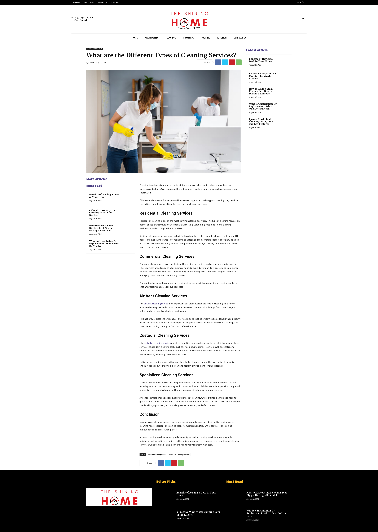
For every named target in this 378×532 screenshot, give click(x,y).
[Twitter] (291, 19)
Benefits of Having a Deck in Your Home (104, 195)
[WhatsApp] (239, 62)
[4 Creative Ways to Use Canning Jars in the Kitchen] (126, 214)
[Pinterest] (232, 62)
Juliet (91, 62)
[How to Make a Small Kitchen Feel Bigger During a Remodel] (126, 229)
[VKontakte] (133, 511)
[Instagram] (105, 511)
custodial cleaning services (179, 454)
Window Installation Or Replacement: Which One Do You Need (104, 244)
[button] (303, 19)
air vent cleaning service (157, 454)
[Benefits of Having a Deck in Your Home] (126, 198)
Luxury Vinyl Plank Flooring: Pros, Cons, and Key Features (261, 121)
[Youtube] (297, 19)
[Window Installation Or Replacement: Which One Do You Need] (126, 245)
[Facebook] (286, 19)
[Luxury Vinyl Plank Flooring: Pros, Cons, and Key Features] (283, 122)
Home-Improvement (95, 49)
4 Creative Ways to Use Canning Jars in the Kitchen (102, 212)
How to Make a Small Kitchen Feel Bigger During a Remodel (101, 228)
